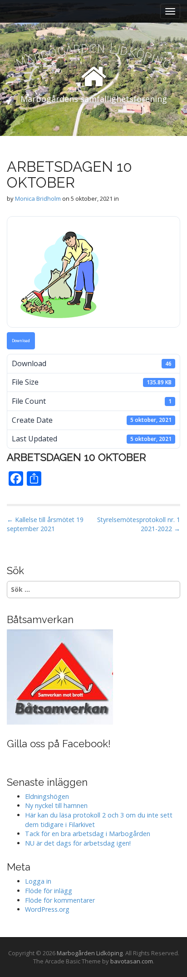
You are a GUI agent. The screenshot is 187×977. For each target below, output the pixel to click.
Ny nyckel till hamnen (56, 805)
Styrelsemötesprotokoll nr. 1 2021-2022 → (138, 524)
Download (21, 340)
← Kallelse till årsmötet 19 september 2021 (45, 524)
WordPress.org (47, 909)
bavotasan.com (131, 961)
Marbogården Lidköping (90, 953)
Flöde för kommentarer (60, 900)
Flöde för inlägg (48, 890)
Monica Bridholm (38, 198)
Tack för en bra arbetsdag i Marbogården (87, 833)
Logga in (38, 881)
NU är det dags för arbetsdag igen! (78, 843)
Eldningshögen (47, 796)
